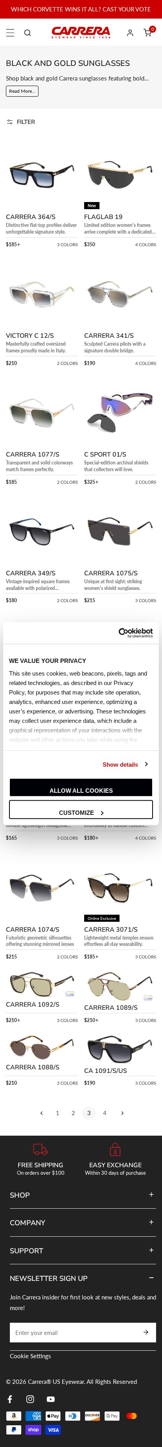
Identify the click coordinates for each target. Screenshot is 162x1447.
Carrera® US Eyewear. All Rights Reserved (82, 1381)
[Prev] (41, 1113)
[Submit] (145, 1332)
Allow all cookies (81, 790)
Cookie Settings (30, 1355)
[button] (147, 32)
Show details (120, 764)
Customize (76, 812)
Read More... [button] (22, 91)
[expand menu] (10, 32)
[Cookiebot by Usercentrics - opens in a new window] (118, 633)
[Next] (120, 1113)
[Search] (27, 32)
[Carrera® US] (81, 32)
